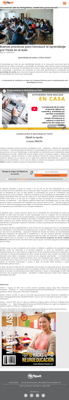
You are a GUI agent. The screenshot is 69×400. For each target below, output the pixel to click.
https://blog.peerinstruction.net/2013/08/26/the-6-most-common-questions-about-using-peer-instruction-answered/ (34, 291)
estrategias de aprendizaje (17, 311)
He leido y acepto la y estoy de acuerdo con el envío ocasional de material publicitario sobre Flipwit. (35, 179)
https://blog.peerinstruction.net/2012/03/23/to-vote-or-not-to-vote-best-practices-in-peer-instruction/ (34, 298)
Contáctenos (13, 382)
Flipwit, (2, 162)
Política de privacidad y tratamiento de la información (41, 382)
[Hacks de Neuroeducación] (29, 365)
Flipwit (29, 137)
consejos (3, 311)
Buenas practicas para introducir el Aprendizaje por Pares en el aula (32, 48)
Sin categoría (22, 309)
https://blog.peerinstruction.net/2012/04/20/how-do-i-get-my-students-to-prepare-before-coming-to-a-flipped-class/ (34, 305)
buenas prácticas (60, 309)
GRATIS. (39, 141)
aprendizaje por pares (45, 309)
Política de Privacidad (22, 179)
